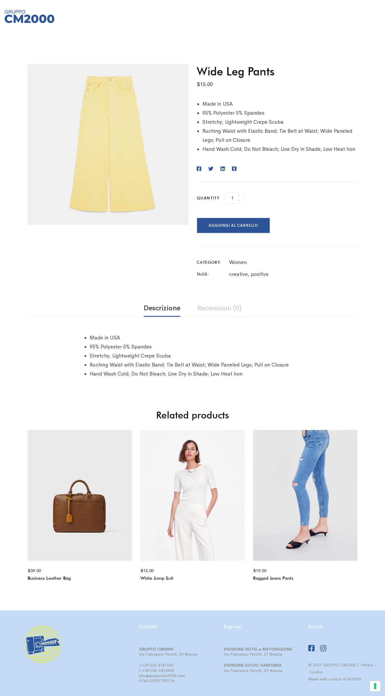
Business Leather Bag (49, 578)
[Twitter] (210, 168)
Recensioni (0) (219, 308)
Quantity (208, 197)
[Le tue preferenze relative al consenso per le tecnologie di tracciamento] (375, 686)
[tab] (162, 308)
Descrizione (162, 308)
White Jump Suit (156, 578)
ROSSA (354, 679)
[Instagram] (378, 17)
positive (260, 274)
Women (238, 262)
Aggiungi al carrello (233, 225)
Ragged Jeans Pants (273, 578)
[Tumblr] (234, 168)
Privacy (367, 664)
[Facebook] (367, 17)
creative (238, 274)
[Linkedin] (223, 168)
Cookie (315, 672)
